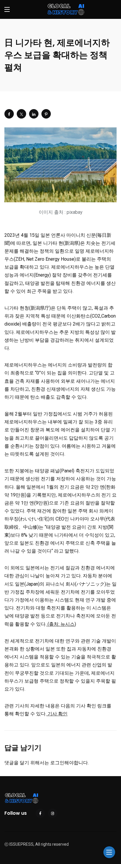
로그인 (57, 763)
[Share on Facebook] (9, 114)
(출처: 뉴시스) (61, 624)
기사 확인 (57, 714)
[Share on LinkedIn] (33, 114)
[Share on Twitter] (21, 114)
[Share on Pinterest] (46, 114)
